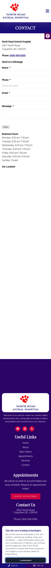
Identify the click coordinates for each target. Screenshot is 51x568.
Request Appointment (25, 496)
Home (25, 442)
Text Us (39, 565)
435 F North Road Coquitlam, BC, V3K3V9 (25, 511)
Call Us (14, 565)
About (25, 447)
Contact (25, 465)
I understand (25, 560)
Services (25, 460)
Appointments (25, 456)
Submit (5, 127)
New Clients (25, 451)
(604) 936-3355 (18, 55)
